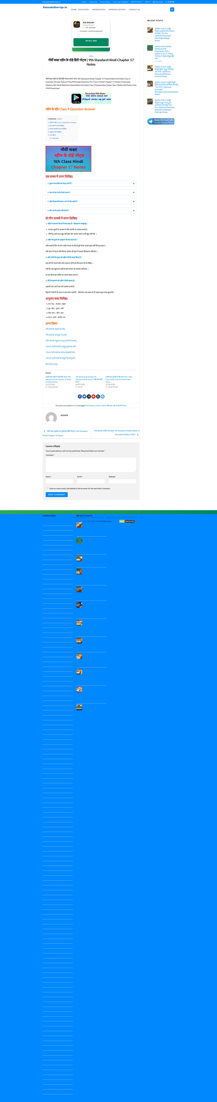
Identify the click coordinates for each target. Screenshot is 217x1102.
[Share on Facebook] (80, 396)
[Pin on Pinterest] (93, 396)
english (46, 649)
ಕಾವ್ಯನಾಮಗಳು (48, 1053)
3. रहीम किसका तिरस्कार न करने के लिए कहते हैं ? (63, 201)
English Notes (49, 659)
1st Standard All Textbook (54, 543)
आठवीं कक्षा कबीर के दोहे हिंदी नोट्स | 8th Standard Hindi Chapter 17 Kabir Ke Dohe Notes (58, 379)
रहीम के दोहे (116, 406)
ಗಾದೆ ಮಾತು (47, 1058)
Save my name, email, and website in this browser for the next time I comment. (79, 488)
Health (45, 688)
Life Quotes (48, 839)
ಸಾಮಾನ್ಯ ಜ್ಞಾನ (48, 1096)
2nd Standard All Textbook (54, 557)
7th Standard (48, 591)
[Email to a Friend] (89, 396)
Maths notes (48, 849)
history (46, 713)
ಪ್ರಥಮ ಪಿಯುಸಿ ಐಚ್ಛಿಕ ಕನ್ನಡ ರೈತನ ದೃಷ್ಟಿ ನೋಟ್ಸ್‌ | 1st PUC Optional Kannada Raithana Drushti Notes (164, 71)
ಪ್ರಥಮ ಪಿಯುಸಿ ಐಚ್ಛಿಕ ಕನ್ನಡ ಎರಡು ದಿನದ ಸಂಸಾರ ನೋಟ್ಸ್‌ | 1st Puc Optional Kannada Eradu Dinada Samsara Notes (95, 644)
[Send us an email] (173, 2)
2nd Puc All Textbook (52, 552)
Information (98, 9)
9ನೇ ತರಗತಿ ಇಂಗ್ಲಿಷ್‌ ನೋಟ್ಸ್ (56, 334)
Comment (50, 455)
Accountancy (48, 616)
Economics (47, 630)
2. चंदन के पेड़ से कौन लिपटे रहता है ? (59, 192)
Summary (47, 1019)
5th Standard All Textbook (54, 577)
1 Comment (162, 61)
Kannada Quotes (116, 9)
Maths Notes (48, 854)
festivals (46, 679)
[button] (158, 2)
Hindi (45, 698)
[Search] (172, 9)
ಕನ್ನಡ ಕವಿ (46, 1043)
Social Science (48, 985)
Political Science (49, 878)
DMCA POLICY (136, 2)
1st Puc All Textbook (51, 538)
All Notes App (52, 364)
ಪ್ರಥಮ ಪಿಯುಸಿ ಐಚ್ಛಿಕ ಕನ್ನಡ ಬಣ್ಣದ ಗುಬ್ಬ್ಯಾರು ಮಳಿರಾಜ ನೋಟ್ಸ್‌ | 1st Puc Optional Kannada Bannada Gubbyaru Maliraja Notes (164, 106)
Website (112, 477)
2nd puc (46, 547)
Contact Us (93, 2)
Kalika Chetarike (50, 732)
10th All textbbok (50, 523)
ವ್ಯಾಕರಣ (46, 1092)
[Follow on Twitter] (171, 2)
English (46, 640)
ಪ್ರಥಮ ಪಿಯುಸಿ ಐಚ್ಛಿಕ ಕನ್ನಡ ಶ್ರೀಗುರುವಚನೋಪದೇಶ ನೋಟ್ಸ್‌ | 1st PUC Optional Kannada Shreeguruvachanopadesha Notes (166, 88)
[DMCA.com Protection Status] (127, 521)
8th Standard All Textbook (54, 606)
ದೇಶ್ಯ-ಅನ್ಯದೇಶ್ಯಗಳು (50, 1067)
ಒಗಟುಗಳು (47, 1038)
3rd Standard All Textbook (54, 562)
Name (48, 477)
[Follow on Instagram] (168, 2)
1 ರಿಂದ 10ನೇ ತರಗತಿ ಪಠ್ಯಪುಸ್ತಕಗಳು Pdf (61, 346)
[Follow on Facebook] (166, 2)
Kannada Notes (49, 776)
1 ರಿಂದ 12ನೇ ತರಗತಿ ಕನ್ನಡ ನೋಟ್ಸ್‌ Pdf (60, 358)
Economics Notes (50, 635)
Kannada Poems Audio (52, 824)
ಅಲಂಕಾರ (46, 1033)
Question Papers (50, 946)
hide (59, 119)
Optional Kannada (51, 868)
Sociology (47, 1004)
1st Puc (46, 533)
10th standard (49, 528)
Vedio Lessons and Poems (54, 1023)
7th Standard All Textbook (54, 596)
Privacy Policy (105, 2)
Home (74, 9)
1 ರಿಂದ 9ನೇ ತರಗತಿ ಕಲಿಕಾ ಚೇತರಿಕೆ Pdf (60, 352)
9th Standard (90, 406)
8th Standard (48, 601)
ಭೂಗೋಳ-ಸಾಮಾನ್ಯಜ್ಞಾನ (52, 1077)
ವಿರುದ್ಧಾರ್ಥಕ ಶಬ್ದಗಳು (50, 1087)
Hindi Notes (48, 703)
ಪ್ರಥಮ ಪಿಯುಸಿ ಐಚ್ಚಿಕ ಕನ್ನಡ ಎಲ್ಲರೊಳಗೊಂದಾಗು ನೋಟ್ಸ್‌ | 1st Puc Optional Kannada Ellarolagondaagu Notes (164, 34)
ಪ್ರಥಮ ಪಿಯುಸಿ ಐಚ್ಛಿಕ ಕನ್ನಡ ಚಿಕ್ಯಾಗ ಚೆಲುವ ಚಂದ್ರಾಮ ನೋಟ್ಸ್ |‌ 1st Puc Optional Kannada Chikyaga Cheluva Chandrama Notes (94, 609)
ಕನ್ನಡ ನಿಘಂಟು (48, 1048)
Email (80, 477)
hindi (91, 56)
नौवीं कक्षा (109, 406)
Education (83, 9)
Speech (46, 1014)
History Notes (49, 717)
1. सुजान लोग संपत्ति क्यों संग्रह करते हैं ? (60, 183)
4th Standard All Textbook (54, 567)
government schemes (52, 683)
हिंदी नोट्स (123, 406)
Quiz (45, 951)
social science (48, 994)
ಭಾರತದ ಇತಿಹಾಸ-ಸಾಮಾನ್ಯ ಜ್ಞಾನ (55, 1072)
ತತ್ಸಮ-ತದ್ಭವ (47, 1062)
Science (46, 960)
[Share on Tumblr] (98, 396)
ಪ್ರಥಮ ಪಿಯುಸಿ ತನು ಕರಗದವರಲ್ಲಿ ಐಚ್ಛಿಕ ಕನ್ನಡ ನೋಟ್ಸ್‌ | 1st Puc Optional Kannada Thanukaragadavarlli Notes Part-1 (94, 694)
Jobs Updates (48, 727)
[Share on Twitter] (84, 396)
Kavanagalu (48, 834)
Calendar (46, 625)
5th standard (48, 572)
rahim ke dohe (101, 406)
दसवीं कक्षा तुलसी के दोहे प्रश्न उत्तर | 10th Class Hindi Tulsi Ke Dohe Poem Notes (119, 379)
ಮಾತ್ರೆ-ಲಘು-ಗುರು (49, 1082)
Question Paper (49, 888)
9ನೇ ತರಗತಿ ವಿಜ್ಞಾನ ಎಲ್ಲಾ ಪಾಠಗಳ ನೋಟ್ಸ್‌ (61, 340)
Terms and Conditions (120, 2)
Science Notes (49, 970)
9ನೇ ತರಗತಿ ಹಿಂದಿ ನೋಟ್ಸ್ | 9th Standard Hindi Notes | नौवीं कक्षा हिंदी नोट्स (89, 379)
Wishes (46, 1028)
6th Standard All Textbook (54, 586)
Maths (45, 844)
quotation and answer (52, 955)
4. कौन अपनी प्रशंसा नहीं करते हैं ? (58, 210)
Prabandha (47, 883)
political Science (49, 873)
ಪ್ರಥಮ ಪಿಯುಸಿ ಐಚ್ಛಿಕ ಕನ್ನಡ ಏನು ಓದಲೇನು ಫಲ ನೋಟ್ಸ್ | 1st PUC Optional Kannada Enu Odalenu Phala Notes (94, 659)
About (84, 2)
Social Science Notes (51, 999)
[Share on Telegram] (102, 396)
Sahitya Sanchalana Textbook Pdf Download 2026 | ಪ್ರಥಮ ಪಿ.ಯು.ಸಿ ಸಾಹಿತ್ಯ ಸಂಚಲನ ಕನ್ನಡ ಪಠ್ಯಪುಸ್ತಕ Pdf (164, 52)
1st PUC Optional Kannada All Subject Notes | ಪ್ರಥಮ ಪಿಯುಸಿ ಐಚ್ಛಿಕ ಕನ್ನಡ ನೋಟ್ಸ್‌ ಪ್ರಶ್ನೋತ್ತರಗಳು (93, 711)
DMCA (147, 2)
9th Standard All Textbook (54, 611)
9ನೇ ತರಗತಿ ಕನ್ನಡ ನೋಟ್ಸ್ (55, 329)
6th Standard (48, 581)
